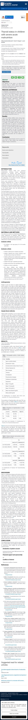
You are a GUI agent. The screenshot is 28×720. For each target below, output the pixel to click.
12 (13, 517)
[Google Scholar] (9, 574)
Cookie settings (14, 710)
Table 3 (3, 425)
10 (22, 497)
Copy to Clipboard (6, 71)
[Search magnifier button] (26, 8)
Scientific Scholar (8, 694)
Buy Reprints (10, 17)
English (4, 22)
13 (10, 526)
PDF (24, 17)
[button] (25, 4)
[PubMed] (12, 579)
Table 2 (16, 401)
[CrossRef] (8, 579)
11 (14, 507)
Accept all (14, 716)
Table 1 (20, 347)
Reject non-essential (14, 713)
